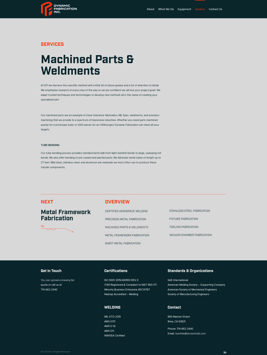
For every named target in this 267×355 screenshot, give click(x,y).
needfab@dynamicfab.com (190, 333)
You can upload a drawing (55, 280)
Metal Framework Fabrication (66, 215)
